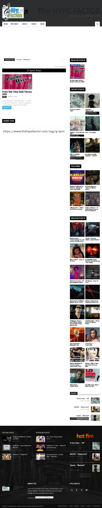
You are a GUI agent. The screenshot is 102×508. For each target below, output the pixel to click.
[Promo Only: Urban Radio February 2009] (17, 81)
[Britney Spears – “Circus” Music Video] (92, 177)
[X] (82, 490)
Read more (7, 107)
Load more (84, 475)
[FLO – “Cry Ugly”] (92, 123)
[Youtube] (87, 490)
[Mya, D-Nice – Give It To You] (77, 251)
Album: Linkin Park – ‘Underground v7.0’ (92, 301)
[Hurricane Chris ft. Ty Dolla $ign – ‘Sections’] (40, 457)
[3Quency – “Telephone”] (6, 457)
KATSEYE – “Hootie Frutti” (81, 407)
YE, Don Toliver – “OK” (75, 110)
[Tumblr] (77, 490)
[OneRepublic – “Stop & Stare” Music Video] (92, 312)
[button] (97, 24)
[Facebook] (72, 490)
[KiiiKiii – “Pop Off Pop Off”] (77, 123)
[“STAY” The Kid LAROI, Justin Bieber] (92, 229)
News (4, 96)
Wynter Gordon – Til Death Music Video (77, 281)
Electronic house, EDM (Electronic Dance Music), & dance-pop (77, 157)
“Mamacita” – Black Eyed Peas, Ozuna (76, 208)
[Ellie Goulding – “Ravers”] (77, 145)
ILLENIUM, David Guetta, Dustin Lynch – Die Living (92, 261)
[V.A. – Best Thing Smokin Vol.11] (40, 439)
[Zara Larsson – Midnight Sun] (77, 334)
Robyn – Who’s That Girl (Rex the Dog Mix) (92, 365)
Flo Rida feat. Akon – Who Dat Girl (92, 385)
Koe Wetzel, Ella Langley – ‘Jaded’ (91, 155)
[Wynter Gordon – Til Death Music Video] (77, 272)
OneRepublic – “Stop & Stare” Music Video (92, 322)
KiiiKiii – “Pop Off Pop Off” (24, 59)
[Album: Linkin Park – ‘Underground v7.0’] (92, 292)
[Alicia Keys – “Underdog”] (77, 376)
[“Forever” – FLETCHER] (92, 334)
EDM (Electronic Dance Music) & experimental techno (91, 113)
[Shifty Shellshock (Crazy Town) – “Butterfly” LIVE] (77, 354)
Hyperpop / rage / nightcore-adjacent (75, 136)
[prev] (59, 59)
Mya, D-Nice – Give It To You (77, 260)
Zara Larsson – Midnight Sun (75, 344)
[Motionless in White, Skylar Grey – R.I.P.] (77, 292)
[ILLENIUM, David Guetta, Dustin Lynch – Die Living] (92, 251)
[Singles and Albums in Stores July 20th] (6, 439)
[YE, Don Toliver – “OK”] (77, 100)
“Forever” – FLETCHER (89, 344)
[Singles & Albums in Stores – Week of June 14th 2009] (77, 177)
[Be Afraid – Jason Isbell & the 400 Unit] (6, 448)
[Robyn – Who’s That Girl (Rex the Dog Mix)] (92, 354)
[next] (63, 59)
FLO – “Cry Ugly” (90, 132)
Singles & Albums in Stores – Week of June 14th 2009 (76, 188)
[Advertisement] (51, 41)
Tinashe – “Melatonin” (89, 110)
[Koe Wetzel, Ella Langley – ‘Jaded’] (92, 145)
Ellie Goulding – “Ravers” (75, 155)
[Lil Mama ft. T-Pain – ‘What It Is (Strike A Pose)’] (40, 448)
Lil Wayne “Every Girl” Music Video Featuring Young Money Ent (76, 323)
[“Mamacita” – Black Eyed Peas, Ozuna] (77, 199)
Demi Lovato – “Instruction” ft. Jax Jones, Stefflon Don (77, 240)
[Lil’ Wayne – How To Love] (92, 272)
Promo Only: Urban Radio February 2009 (17, 93)
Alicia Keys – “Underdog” (74, 385)
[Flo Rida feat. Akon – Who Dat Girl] (92, 376)
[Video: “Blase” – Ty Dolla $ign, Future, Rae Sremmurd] (92, 199)
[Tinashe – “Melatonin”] (92, 100)
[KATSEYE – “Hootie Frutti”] (95, 409)
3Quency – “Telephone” (20, 454)
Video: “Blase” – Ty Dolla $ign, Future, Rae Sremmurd (91, 209)
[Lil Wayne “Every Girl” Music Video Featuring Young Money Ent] (77, 312)
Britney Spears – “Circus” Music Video (91, 188)
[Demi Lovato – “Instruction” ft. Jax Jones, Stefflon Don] (77, 229)
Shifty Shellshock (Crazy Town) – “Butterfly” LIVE (76, 365)
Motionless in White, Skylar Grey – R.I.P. (77, 301)
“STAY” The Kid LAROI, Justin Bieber (92, 239)
